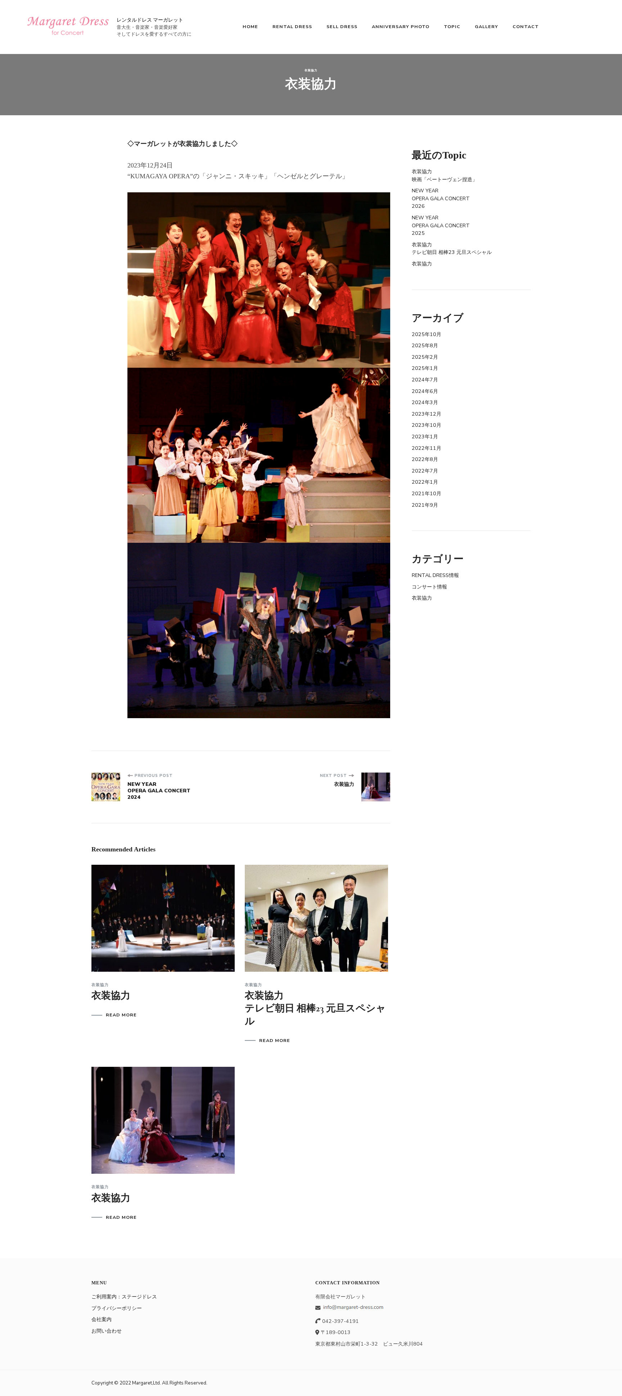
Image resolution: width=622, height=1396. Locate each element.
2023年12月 (426, 413)
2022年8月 (425, 459)
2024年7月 (425, 379)
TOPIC (452, 26)
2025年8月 (425, 345)
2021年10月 (426, 493)
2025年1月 (425, 368)
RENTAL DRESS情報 (435, 575)
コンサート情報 (429, 586)
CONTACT (526, 26)
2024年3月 (425, 402)
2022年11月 (426, 448)
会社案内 (101, 1319)
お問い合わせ (106, 1330)
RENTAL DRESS (292, 26)
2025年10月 (426, 334)
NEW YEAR (441, 198)
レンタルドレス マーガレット (150, 20)
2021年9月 (425, 505)
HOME (250, 26)
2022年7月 (425, 470)
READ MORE (121, 1015)
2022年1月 (425, 482)
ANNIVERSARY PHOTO (400, 26)
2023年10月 (426, 425)
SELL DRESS (341, 26)
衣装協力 (311, 70)
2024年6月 (425, 391)
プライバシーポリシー (116, 1308)
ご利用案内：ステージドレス (124, 1296)
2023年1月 (425, 436)
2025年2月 (425, 357)
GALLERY (486, 26)
